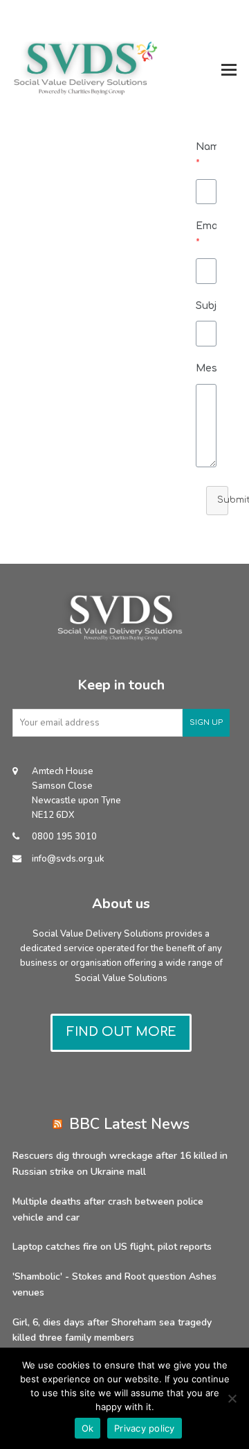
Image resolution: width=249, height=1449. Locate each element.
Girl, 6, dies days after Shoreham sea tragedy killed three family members (112, 1330)
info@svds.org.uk (68, 859)
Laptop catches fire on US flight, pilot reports (112, 1246)
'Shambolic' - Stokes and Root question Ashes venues (114, 1284)
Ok (88, 1428)
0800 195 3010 (64, 836)
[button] (229, 70)
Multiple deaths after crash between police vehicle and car (107, 1209)
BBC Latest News (129, 1124)
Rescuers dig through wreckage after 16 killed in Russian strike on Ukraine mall (120, 1163)
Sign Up (206, 722)
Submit (222, 500)
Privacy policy (144, 1428)
